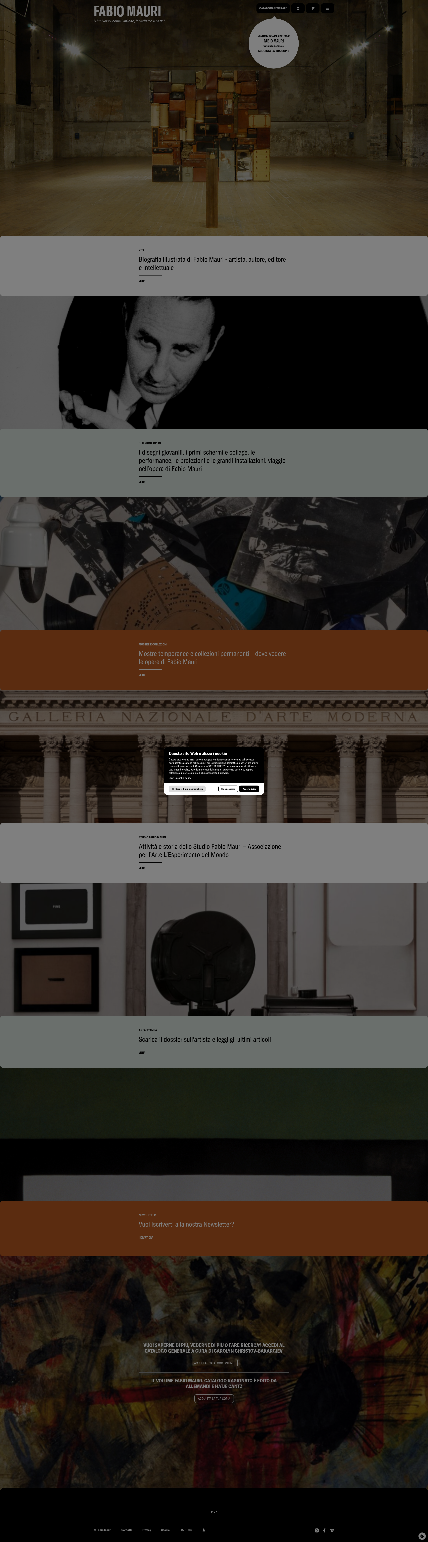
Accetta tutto (249, 788)
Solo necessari (228, 788)
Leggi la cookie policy (180, 778)
